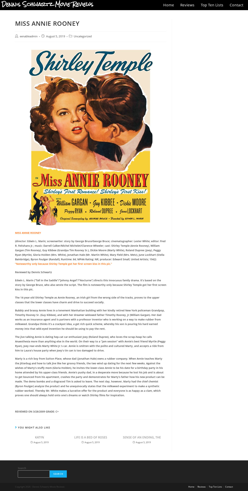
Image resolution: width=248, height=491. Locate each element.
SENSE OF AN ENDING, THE (142, 437)
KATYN (39, 437)
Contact (236, 5)
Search (22, 468)
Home (168, 5)
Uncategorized (83, 36)
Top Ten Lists (212, 5)
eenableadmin (29, 36)
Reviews (187, 5)
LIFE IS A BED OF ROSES (90, 437)
